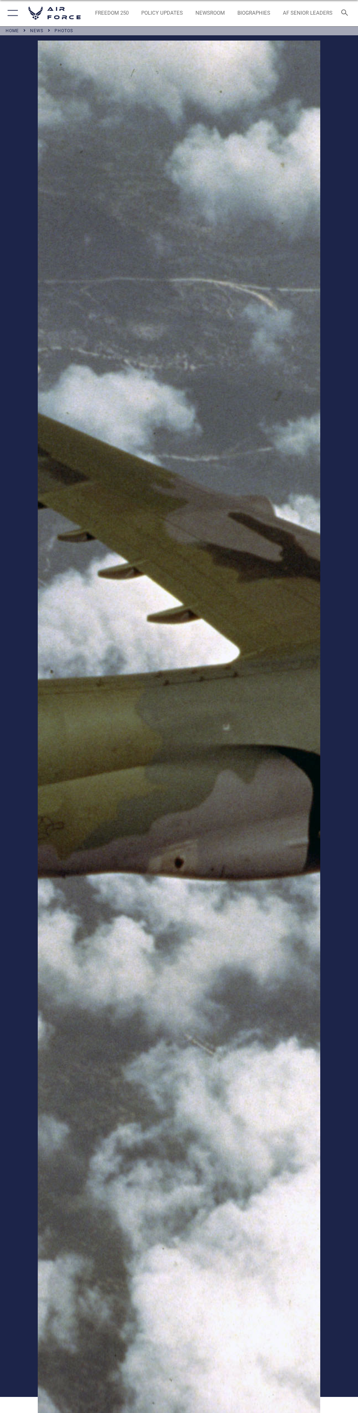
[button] (11, 13)
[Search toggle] (346, 13)
